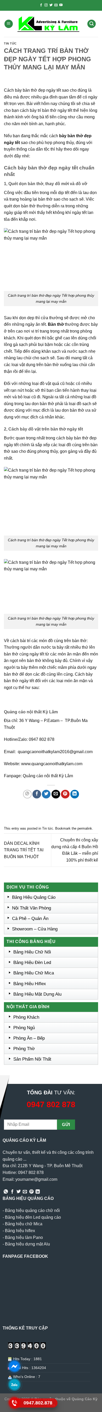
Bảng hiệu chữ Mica (23, 1224)
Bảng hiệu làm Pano (24, 1237)
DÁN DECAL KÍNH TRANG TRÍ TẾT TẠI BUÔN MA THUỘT (23, 850)
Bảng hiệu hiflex (20, 1230)
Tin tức (10, 43)
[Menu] (8, 24)
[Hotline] (14, 1403)
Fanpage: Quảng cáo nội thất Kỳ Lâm (38, 776)
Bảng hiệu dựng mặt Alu (27, 1244)
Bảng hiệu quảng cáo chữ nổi (32, 1210)
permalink (84, 828)
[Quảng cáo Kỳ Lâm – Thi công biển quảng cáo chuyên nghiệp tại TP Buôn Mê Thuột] (49, 24)
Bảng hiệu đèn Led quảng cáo (33, 1217)
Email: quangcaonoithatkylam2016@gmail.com (48, 751)
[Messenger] (14, 1366)
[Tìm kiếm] (91, 24)
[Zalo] (14, 1384)
